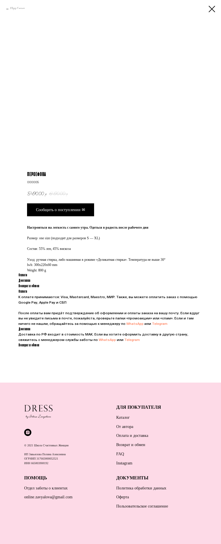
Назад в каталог (17, 8)
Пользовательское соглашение (142, 506)
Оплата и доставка (132, 435)
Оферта (122, 497)
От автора (124, 427)
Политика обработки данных (141, 488)
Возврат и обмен (130, 445)
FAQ (120, 454)
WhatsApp (135, 324)
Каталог (123, 417)
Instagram (124, 463)
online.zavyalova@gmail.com (48, 497)
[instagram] (27, 432)
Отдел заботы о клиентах (46, 488)
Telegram (159, 324)
